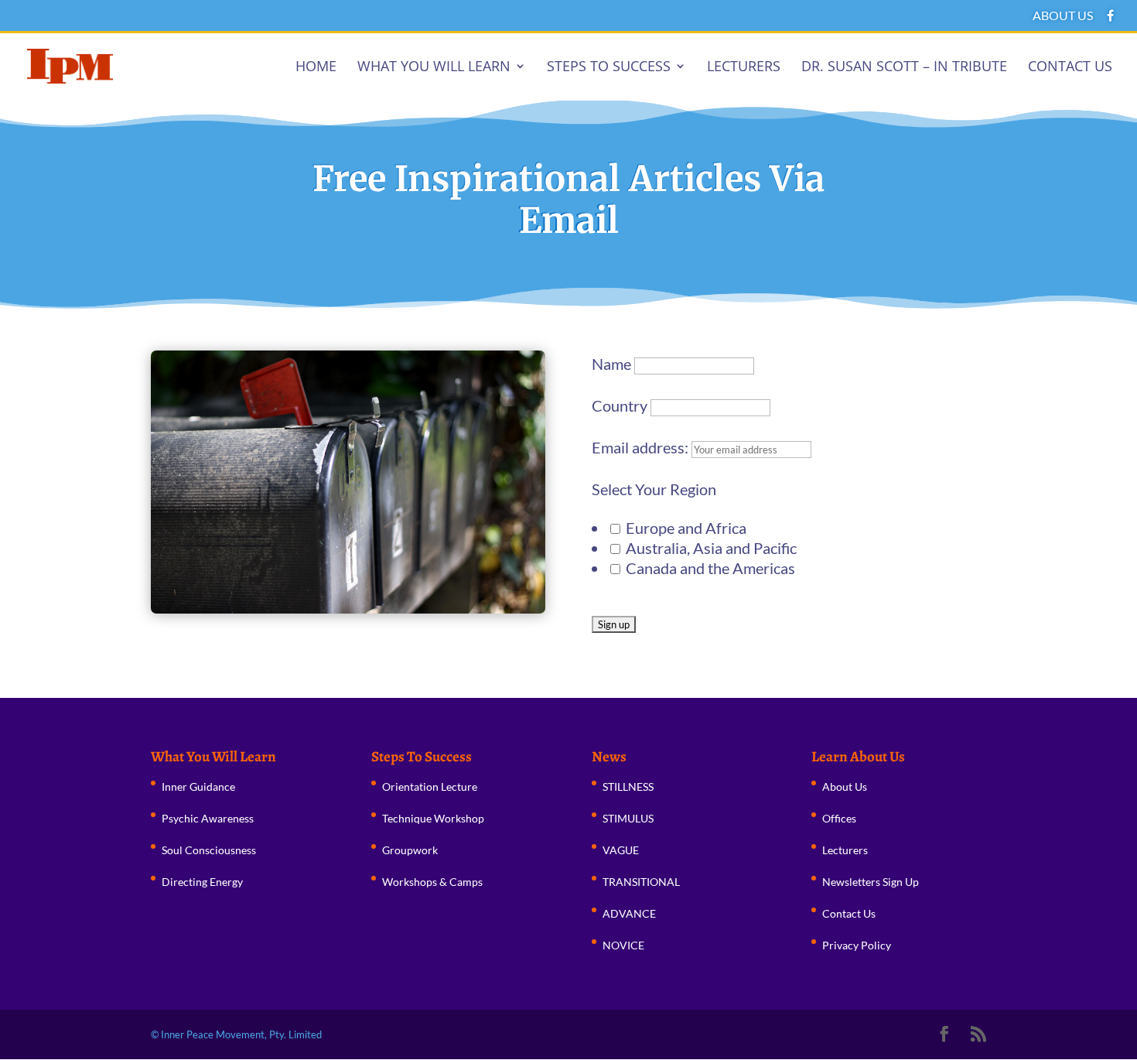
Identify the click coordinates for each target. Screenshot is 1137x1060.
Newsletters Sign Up (870, 881)
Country (619, 405)
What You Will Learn (433, 67)
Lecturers (743, 67)
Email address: (641, 447)
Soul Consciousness (209, 850)
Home (315, 67)
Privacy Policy (856, 945)
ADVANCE (629, 913)
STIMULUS (628, 818)
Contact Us (1070, 67)
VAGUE (621, 850)
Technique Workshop (433, 818)
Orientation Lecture (429, 786)
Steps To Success (609, 67)
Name (611, 363)
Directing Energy (202, 881)
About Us (1063, 15)
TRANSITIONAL (641, 881)
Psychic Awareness (208, 818)
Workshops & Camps (432, 881)
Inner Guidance (198, 786)
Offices (839, 818)
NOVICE (623, 945)
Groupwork (410, 850)
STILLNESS (628, 786)
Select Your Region (654, 489)
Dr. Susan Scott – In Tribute (904, 67)
